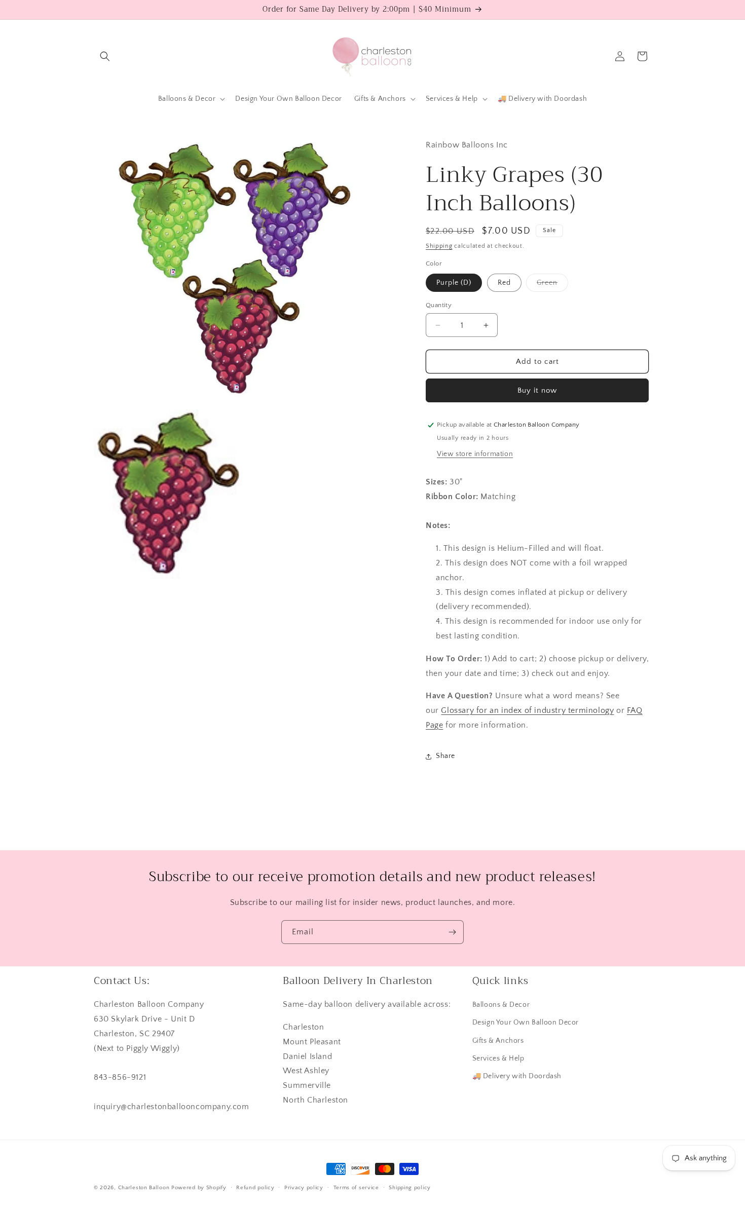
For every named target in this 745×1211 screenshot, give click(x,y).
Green (552, 285)
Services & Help (498, 1058)
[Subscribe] (452, 932)
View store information (475, 454)
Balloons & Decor (501, 1005)
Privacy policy (303, 1188)
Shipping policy (410, 1188)
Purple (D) (453, 283)
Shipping (439, 246)
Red (504, 283)
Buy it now (537, 390)
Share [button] (445, 756)
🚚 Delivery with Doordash (517, 1076)
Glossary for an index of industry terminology (527, 710)
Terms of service (356, 1188)
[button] (105, 56)
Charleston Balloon (144, 1188)
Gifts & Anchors (498, 1041)
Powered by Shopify (199, 1188)
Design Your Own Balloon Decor (525, 1022)
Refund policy (255, 1188)
